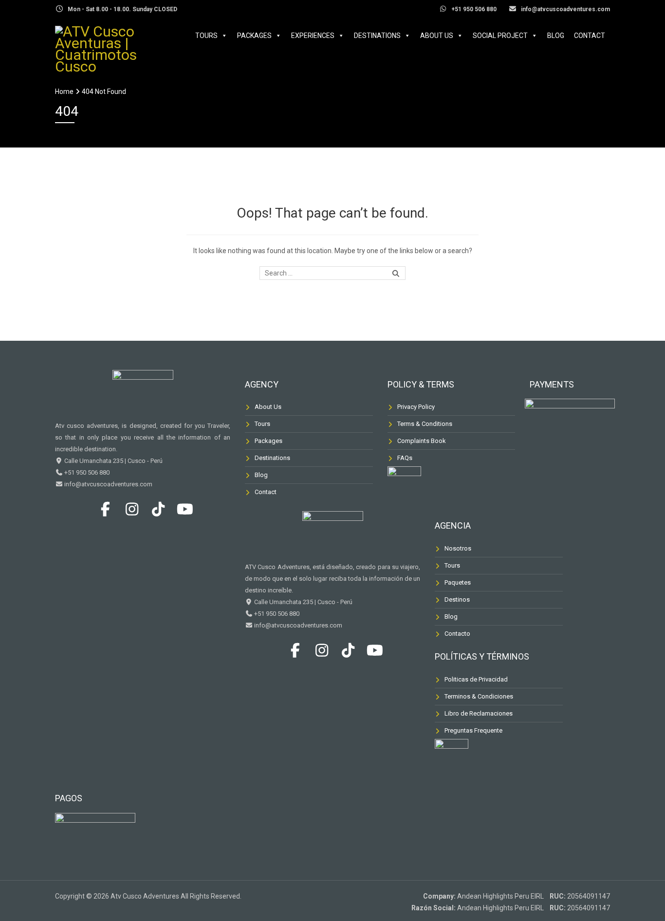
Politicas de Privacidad (476, 679)
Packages (254, 35)
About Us (436, 35)
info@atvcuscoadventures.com (107, 484)
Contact (589, 35)
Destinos (457, 599)
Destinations (377, 35)
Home (64, 91)
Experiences (312, 35)
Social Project (500, 35)
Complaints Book (421, 440)
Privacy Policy (416, 406)
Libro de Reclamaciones (478, 713)
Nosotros (457, 548)
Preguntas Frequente (473, 730)
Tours (206, 35)
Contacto (457, 633)
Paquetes (457, 582)
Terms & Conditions (424, 423)
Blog (555, 35)
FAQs (404, 457)
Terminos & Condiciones (478, 696)
